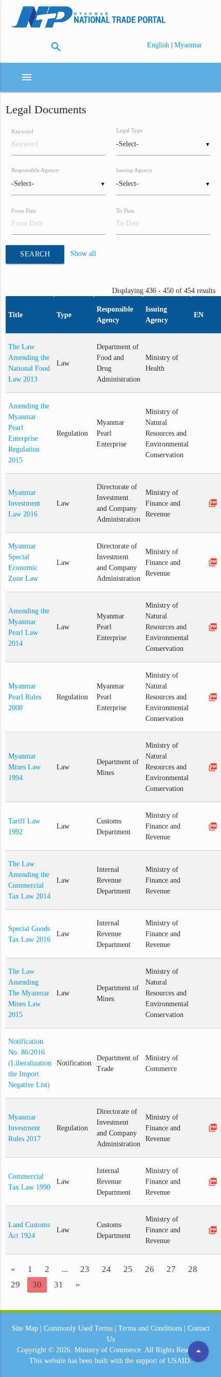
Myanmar (188, 45)
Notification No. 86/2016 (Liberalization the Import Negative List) (29, 1063)
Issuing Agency (134, 170)
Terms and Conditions (150, 1328)
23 (84, 1269)
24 (106, 1269)
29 (15, 1284)
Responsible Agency (35, 170)
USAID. (180, 1361)
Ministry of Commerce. (109, 1350)
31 (58, 1284)
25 (128, 1269)
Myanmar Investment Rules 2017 (24, 1128)
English (159, 45)
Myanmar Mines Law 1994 (24, 767)
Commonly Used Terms (78, 1328)
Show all (83, 254)
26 (149, 1269)
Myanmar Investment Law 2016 (24, 503)
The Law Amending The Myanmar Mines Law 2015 (28, 993)
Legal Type (129, 130)
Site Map (25, 1328)
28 (192, 1269)
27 (171, 1269)
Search (35, 254)
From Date (23, 211)
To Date (125, 211)
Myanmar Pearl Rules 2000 (24, 697)
